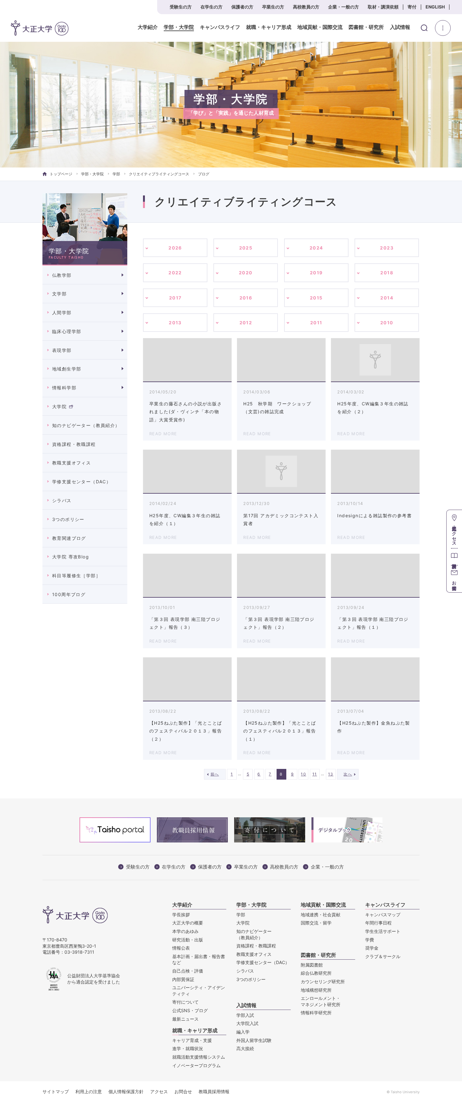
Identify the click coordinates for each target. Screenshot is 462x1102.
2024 (316, 247)
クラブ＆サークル (382, 956)
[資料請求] (454, 556)
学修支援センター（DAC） (81, 481)
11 (314, 774)
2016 (245, 297)
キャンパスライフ (220, 27)
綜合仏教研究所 (316, 973)
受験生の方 (181, 6)
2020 (246, 272)
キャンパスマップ (382, 914)
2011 (316, 322)
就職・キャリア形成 (268, 27)
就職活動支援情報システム (198, 1057)
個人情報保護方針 (126, 1091)
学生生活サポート (382, 931)
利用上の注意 (88, 1091)
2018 (386, 272)
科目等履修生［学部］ (76, 575)
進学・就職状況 (187, 1048)
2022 (175, 272)
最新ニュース (185, 1019)
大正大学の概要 (187, 922)
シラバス (62, 500)
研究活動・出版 (187, 939)
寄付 (412, 6)
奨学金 (371, 948)
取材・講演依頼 (383, 6)
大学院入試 (247, 1023)
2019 (316, 272)
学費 (369, 939)
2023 (386, 247)
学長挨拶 (181, 914)
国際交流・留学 (316, 922)
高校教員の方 (306, 6)
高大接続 (245, 1048)
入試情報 (400, 27)
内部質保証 (183, 979)
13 (330, 774)
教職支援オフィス (71, 462)
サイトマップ (55, 1091)
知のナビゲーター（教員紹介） (86, 425)
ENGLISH (435, 6)
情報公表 (181, 948)
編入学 (243, 1031)
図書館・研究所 (366, 27)
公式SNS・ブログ (190, 1010)
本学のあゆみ (185, 931)
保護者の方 (242, 6)
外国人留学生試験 (254, 1040)
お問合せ (183, 1091)
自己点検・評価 (187, 970)
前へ (215, 774)
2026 (175, 247)
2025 (246, 247)
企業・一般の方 (343, 6)
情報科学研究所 (316, 1012)
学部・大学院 (179, 27)
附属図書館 (312, 965)
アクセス (159, 1091)
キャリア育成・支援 (192, 1040)
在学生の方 (212, 6)
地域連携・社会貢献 (320, 914)
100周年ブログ (68, 594)
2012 (245, 322)
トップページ (61, 174)
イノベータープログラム (196, 1065)
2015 (316, 297)
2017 (175, 297)
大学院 (59, 406)
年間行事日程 (378, 922)
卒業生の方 (273, 6)
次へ (348, 774)
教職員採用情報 (214, 1091)
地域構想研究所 (316, 990)
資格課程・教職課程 (74, 444)
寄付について (185, 1002)
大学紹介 (148, 27)
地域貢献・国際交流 (320, 27)
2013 (175, 322)
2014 (386, 297)
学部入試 (245, 1015)
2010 (386, 322)
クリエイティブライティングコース (159, 174)
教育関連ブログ (69, 538)
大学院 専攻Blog (70, 556)
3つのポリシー (68, 519)
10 (303, 774)
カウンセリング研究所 (323, 981)
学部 (116, 174)
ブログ (203, 174)
